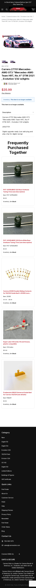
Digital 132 (5, 442)
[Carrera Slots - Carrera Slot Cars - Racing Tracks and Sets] (18, 9)
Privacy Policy (6, 514)
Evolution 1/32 (6, 450)
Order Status (6, 527)
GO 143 (4, 462)
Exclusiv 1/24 (6, 458)
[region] (18, 61)
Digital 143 (5, 467)
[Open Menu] (2, 9)
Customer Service (7, 498)
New (3, 437)
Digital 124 (5, 446)
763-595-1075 (8, 541)
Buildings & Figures (8, 475)
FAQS (3, 502)
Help (3, 506)
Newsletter (5, 518)
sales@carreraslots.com (12, 545)
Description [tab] (6, 112)
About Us (5, 493)
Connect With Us (8, 554)
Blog (3, 531)
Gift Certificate (6, 479)
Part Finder (5, 489)
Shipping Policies (7, 510)
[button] (5, 61)
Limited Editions (7, 471)
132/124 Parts (6, 454)
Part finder (5, 523)
